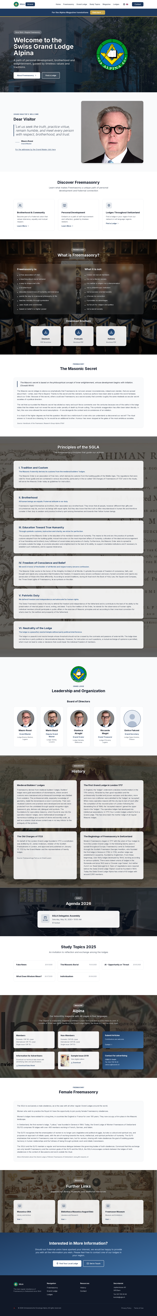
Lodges (116, 4)
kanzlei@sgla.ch (119, 1297)
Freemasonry (68, 4)
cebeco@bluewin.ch (112, 1064)
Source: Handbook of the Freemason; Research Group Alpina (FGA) (40, 423)
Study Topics (95, 4)
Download (77, 1062)
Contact (138, 4)
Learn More (22, 226)
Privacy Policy (126, 1308)
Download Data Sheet (26, 1065)
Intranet (30, 4)
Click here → (97, 12)
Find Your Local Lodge (68, 1263)
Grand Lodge (81, 4)
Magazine (107, 4)
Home (58, 4)
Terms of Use (138, 1308)
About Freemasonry (25, 75)
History (83, 1288)
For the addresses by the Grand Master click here (35, 149)
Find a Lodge (50, 75)
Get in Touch (95, 1263)
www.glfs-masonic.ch (80, 1157)
